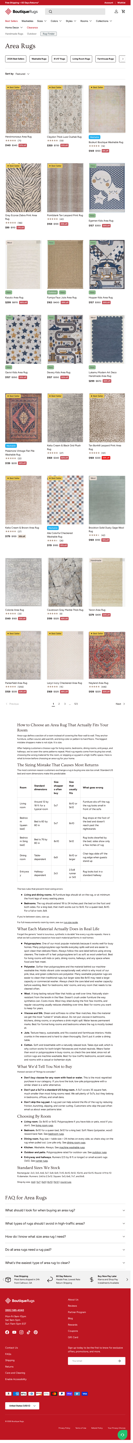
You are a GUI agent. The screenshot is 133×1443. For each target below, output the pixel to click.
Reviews (72, 1305)
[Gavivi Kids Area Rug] (23, 339)
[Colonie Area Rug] (23, 582)
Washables (27, 21)
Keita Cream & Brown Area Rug (22, 527)
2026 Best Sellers (15, 58)
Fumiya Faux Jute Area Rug (62, 297)
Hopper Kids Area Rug (101, 297)
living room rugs (44, 1125)
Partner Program (77, 1312)
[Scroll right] (123, 58)
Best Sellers (11, 21)
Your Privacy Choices (116, 1428)
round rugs (65, 1182)
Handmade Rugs (14, 33)
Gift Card (73, 1337)
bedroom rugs (56, 1133)
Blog (70, 1318)
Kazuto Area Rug (14, 297)
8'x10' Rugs (59, 58)
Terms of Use (80, 1428)
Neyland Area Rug (98, 683)
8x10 (49, 1182)
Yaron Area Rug (97, 609)
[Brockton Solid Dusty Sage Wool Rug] (107, 500)
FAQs (8, 1354)
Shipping (10, 1360)
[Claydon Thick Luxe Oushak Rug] (65, 109)
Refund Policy (97, 1428)
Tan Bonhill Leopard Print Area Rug (105, 447)
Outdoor (31, 33)
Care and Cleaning (15, 1372)
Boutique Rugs (18, 1421)
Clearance (32, 27)
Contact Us (11, 1347)
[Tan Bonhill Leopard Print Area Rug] (107, 417)
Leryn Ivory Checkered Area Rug (64, 683)
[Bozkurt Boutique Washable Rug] (107, 109)
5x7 (38, 1182)
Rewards (72, 1324)
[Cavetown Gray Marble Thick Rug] (65, 582)
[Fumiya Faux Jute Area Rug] (65, 264)
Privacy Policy (64, 1428)
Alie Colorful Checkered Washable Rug (60, 535)
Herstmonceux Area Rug (18, 136)
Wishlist (121, 2)
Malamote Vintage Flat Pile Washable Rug (19, 452)
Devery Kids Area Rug (58, 372)
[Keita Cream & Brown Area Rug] (23, 500)
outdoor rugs (99, 1152)
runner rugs (42, 1160)
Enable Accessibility (16, 1379)
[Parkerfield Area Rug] (23, 655)
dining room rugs (76, 1142)
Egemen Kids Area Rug (101, 220)
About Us (73, 1299)
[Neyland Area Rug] (107, 655)
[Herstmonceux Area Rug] (23, 109)
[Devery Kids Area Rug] (65, 339)
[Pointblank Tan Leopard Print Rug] (65, 187)
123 (76, 703)
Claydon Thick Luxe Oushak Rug (64, 136)
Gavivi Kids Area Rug (16, 372)
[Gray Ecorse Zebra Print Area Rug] (23, 187)
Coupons (73, 1330)
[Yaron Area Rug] (107, 582)
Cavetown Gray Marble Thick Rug (65, 609)
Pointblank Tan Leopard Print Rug (65, 215)
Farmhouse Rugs (105, 58)
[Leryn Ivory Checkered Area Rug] (65, 655)
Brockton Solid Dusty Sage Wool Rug (106, 529)
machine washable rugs (72, 1147)
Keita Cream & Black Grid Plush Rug (64, 447)
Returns (9, 1366)
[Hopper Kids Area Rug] (107, 264)
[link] (28, 704)
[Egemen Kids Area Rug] (107, 187)
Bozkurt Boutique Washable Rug (106, 142)
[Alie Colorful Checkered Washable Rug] (65, 500)
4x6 (33, 1182)
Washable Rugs (39, 58)
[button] (123, 11)
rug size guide (71, 922)
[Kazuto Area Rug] (23, 264)
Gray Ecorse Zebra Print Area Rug (21, 217)
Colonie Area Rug (14, 609)
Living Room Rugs (81, 58)
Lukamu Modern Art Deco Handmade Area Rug (103, 374)
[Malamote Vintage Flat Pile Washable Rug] (23, 417)
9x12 (56, 1182)
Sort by (9, 73)
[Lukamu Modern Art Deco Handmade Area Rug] (107, 339)
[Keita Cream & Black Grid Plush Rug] (65, 417)
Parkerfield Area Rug (16, 683)
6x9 (44, 1182)
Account (108, 2)
